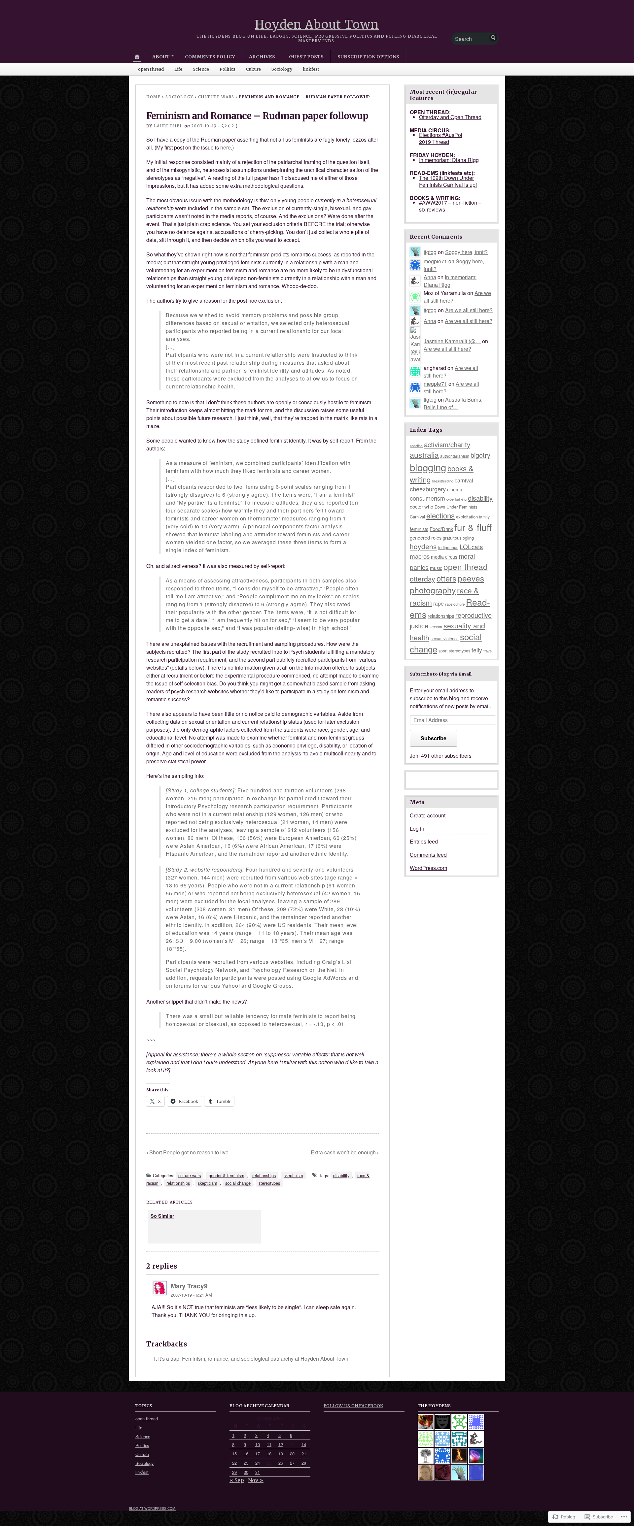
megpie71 (435, 261)
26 (280, 1463)
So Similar (162, 1215)
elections (440, 515)
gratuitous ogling (458, 538)
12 (280, 1444)
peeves (471, 578)
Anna (430, 277)
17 (257, 1453)
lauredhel (168, 125)
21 (303, 1453)
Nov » (256, 1480)
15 (234, 1453)
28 (303, 1463)
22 (234, 1463)
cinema (454, 489)
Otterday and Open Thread (450, 117)
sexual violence (445, 638)
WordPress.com (428, 868)
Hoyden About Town (317, 24)
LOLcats (471, 546)
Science (201, 69)
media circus (444, 556)
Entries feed (424, 841)
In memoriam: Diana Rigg (449, 160)
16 (246, 1453)
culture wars (216, 96)
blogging (428, 467)
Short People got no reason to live (189, 1152)
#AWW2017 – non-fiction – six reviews (450, 206)
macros (420, 555)
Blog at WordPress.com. (152, 1508)
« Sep (236, 1480)
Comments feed (428, 854)
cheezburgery (428, 488)
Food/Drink (441, 528)
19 (280, 1453)
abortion (416, 445)
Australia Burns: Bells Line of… (453, 403)
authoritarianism (454, 456)
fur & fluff (473, 527)
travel (488, 650)
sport (443, 650)
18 (269, 1453)
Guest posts (306, 57)
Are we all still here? (469, 310)
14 (303, 1444)
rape (438, 603)
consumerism (427, 498)
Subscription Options (368, 57)
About (161, 57)
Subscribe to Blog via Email (441, 674)
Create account (427, 815)
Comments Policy (210, 57)
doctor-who (421, 506)
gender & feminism (226, 1175)
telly (477, 650)
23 (246, 1463)
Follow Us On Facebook (353, 1405)
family (484, 516)
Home (153, 96)
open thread (151, 69)
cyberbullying (456, 499)
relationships (264, 1175)
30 (246, 1472)
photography (433, 590)
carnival (464, 480)
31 (257, 1472)
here (225, 147)
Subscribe (433, 738)
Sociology (281, 69)
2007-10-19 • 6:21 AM (191, 1295)
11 (269, 1444)
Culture (253, 69)
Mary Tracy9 (189, 1285)
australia (424, 454)
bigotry (480, 455)
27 (292, 1463)
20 (292, 1453)
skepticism (293, 1175)
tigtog (430, 252)
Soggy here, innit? (466, 252)
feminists (419, 528)
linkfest (311, 69)
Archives (262, 57)
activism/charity (447, 444)
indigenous (448, 547)
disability (341, 1175)
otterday (422, 578)
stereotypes (269, 1183)
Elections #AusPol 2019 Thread (440, 138)
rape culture (455, 604)
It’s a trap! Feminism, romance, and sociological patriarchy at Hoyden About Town (253, 1358)
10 (257, 1444)
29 (234, 1472)
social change (238, 1183)
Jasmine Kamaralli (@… (452, 341)
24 (257, 1463)
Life (178, 69)
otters (446, 578)
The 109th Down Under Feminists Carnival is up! (448, 181)
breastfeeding (442, 481)
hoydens (423, 546)
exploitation (467, 517)
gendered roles (425, 537)
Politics (227, 69)
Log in (417, 828)
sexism (436, 626)
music (436, 568)
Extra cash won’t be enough (343, 1152)
